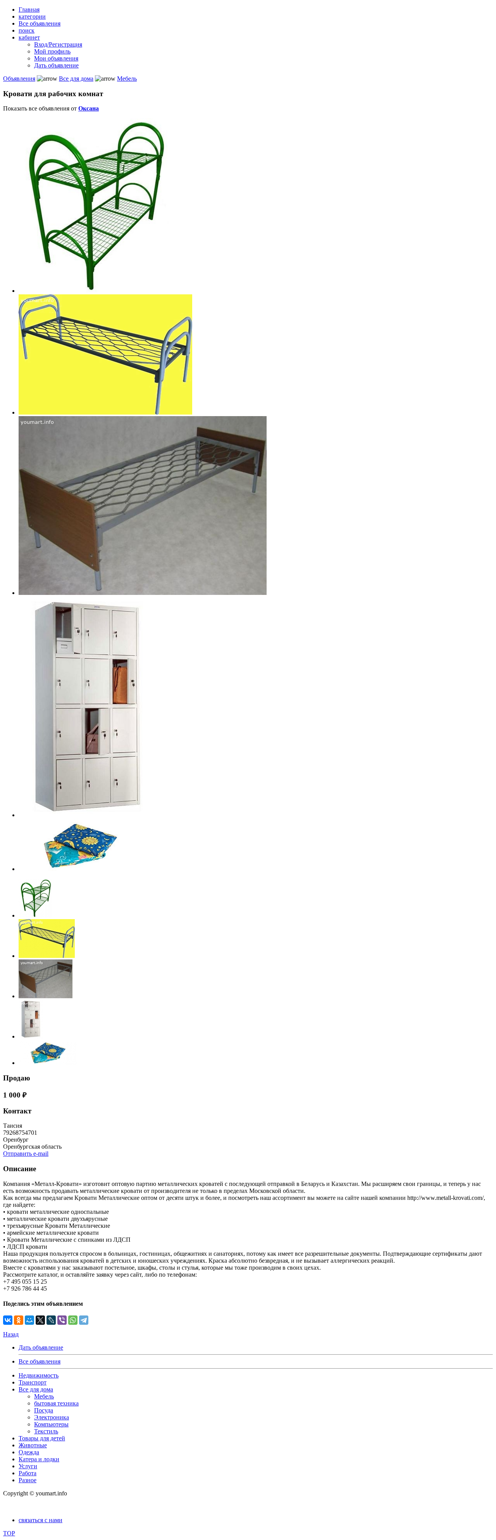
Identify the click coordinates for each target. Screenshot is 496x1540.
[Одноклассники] (18, 1320)
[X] (40, 1320)
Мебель (127, 78)
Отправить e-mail (25, 1153)
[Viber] (62, 1320)
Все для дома (76, 78)
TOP (9, 1533)
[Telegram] (83, 1320)
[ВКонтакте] (7, 1320)
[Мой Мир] (29, 1320)
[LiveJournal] (51, 1320)
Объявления (19, 78)
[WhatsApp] (73, 1320)
